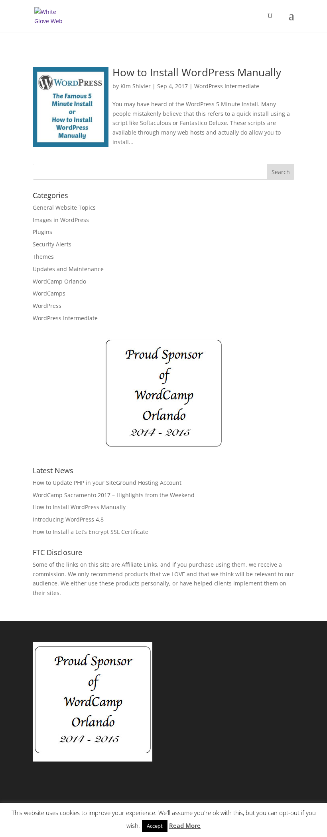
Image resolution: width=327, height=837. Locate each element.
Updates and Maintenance (68, 269)
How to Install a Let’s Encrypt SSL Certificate (90, 532)
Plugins (42, 232)
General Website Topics (64, 207)
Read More (185, 825)
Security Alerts (52, 244)
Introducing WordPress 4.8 (68, 519)
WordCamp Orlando (59, 281)
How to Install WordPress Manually (196, 72)
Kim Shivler (135, 86)
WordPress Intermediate (226, 86)
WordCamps (49, 293)
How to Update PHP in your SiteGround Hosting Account (107, 482)
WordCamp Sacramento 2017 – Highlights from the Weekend (114, 495)
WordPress (47, 305)
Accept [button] (155, 825)
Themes (43, 256)
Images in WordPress (61, 220)
